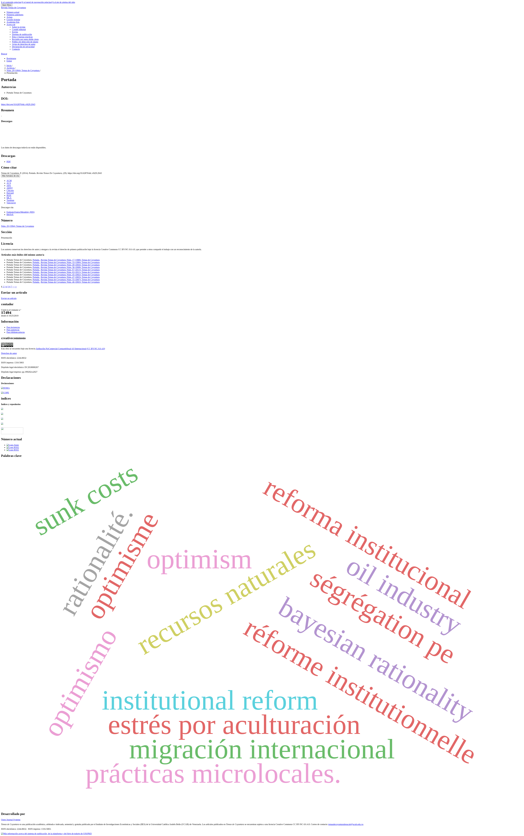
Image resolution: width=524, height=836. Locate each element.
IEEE (9, 195)
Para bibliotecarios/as (16, 332)
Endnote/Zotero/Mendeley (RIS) (21, 212)
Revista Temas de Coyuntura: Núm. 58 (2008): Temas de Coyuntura (70, 267)
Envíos (15, 32)
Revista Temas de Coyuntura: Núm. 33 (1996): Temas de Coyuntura (70, 262)
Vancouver (11, 203)
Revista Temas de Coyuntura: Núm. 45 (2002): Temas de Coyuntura (70, 275)
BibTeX (10, 214)
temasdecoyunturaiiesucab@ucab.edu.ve (345, 824)
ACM (9, 180)
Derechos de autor (9, 353)
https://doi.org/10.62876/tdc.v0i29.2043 (18, 104)
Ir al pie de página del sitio (63, 2)
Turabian (10, 200)
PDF (9, 161)
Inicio (9, 65)
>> (15, 287)
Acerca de (11, 24)
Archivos (11, 68)
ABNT (10, 188)
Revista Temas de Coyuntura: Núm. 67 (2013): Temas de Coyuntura (70, 270)
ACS (9, 183)
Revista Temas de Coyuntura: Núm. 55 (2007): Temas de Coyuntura (70, 279)
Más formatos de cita (10, 176)
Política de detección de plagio (25, 42)
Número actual (13, 12)
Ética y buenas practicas (22, 37)
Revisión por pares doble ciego (25, 39)
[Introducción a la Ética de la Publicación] (5, 392)
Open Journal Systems (10, 820)
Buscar (4, 54)
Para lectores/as (13, 327)
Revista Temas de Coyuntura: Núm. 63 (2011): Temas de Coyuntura (70, 272)
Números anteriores (15, 15)
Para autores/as (13, 330)
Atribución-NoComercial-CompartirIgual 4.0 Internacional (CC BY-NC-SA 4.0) (70, 348)
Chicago (10, 190)
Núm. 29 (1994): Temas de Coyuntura (23, 70)
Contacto (16, 49)
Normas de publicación (22, 34)
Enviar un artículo (9, 298)
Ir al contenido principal (11, 2)
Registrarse (11, 58)
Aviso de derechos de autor (23, 44)
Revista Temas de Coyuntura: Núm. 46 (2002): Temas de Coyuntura (70, 282)
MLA (9, 198)
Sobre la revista (18, 27)
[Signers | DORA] (5, 388)
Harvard (10, 193)
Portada (36, 260)
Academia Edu (13, 22)
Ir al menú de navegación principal (37, 2)
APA (9, 185)
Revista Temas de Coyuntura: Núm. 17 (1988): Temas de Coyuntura (70, 260)
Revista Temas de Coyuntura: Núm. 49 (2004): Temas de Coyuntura (70, 265)
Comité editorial (19, 29)
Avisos (9, 17)
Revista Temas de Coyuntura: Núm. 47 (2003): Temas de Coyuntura (70, 277)
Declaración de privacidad (23, 47)
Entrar (9, 61)
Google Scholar (13, 19)
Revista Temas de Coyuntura (13, 7)
